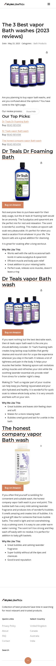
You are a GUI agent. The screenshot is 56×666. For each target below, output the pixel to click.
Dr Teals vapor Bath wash (15, 131)
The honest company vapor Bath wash (21, 140)
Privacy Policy (9, 625)
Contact (6, 640)
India (32, 640)
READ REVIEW (14, 125)
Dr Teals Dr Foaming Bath (15, 121)
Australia (34, 635)
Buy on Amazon (13, 204)
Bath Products (39, 43)
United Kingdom (38, 625)
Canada (34, 630)
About (5, 630)
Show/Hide (31, 111)
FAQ (4, 635)
